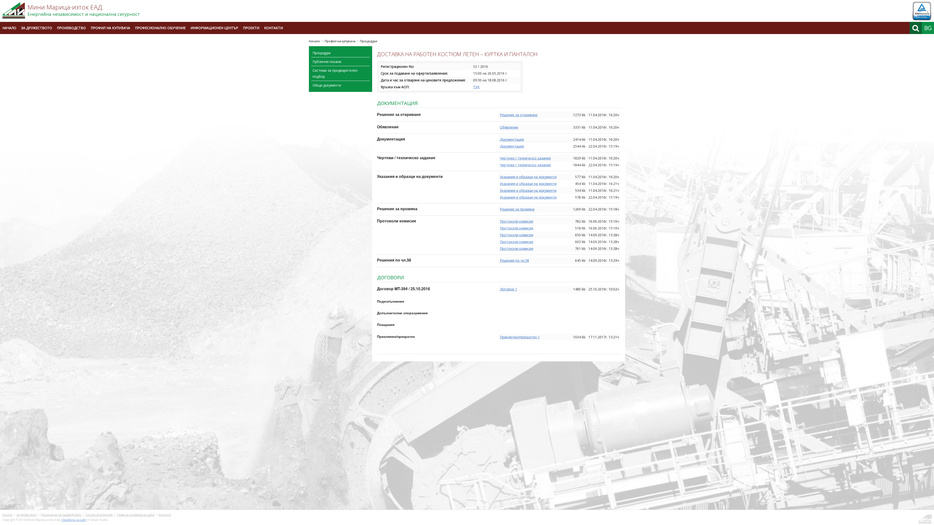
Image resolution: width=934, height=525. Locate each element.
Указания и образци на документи (528, 177)
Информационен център (214, 28)
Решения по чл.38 (514, 260)
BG (928, 28)
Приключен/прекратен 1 (520, 337)
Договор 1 (508, 289)
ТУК (476, 87)
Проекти (251, 28)
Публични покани (327, 61)
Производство (71, 28)
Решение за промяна (517, 209)
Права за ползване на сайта (135, 515)
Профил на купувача (110, 28)
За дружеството (36, 28)
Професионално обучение (160, 28)
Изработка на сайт (74, 520)
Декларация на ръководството (61, 515)
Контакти (273, 28)
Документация (512, 139)
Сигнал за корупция (99, 515)
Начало (9, 28)
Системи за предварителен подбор (335, 73)
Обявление (509, 127)
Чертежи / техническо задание (525, 158)
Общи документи (327, 85)
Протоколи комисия (516, 221)
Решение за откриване (519, 115)
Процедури (368, 41)
